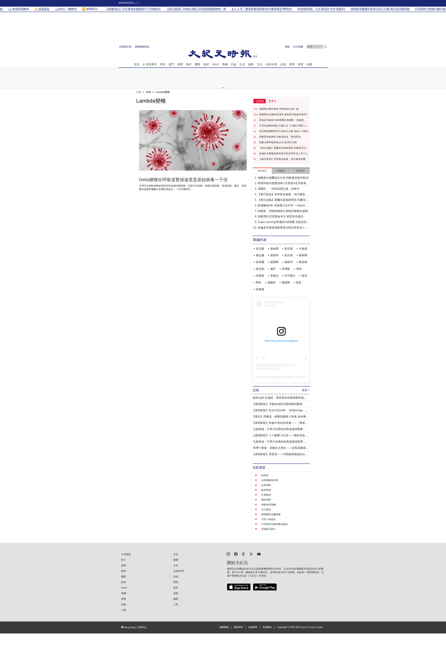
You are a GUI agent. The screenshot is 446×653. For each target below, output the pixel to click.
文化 (259, 64)
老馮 (304, 275)
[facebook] (236, 553)
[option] (193, 140)
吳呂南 (288, 255)
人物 (123, 610)
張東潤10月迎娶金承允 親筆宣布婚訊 (280, 216)
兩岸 (189, 64)
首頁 (136, 64)
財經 (206, 64)
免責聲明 (252, 627)
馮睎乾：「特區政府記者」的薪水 (278, 188)
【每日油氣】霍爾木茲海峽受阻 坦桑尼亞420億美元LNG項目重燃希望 (283, 148)
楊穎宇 (288, 262)
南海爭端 (266, 490)
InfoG (215, 64)
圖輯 (175, 598)
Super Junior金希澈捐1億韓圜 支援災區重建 (283, 222)
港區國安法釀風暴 (271, 514)
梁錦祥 (274, 255)
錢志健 (260, 255)
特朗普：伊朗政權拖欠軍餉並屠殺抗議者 (283, 211)
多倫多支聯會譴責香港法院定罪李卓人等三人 (283, 153)
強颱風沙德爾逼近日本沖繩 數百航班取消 (283, 177)
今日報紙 (126, 554)
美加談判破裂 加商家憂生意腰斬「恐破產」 (282, 120)
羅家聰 (303, 255)
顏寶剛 (274, 262)
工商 (175, 604)
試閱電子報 (125, 46)
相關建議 (223, 627)
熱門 (171, 64)
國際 (197, 64)
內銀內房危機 (268, 504)
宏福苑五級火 (268, 529)
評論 (233, 64)
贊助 (287, 46)
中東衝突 (266, 494)
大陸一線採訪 (268, 519)
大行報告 (266, 509)
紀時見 (264, 475)
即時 (163, 64)
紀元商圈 (298, 46)
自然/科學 (271, 64)
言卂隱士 (290, 275)
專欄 (225, 64)
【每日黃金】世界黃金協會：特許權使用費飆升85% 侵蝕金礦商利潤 (283, 159)
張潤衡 (286, 268)
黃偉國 (260, 262)
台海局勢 (266, 485)
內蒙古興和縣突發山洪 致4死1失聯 (278, 142)
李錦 (299, 268)
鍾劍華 (274, 248)
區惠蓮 (260, 289)
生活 (242, 64)
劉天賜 (288, 248)
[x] (251, 553)
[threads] (243, 553)
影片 (123, 559)
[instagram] (228, 553)
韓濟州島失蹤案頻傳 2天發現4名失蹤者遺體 (283, 183)
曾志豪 (260, 248)
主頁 (138, 92)
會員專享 (151, 64)
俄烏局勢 (266, 499)
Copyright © (283, 627)
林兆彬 (260, 268)
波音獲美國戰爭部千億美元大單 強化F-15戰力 (284, 131)
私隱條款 (267, 627)
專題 (123, 598)
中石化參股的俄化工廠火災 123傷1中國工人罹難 (284, 125)
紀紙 (283, 64)
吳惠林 (260, 275)
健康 (251, 64)
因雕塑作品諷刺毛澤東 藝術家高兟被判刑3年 (283, 114)
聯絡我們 (238, 627)
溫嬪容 (271, 282)
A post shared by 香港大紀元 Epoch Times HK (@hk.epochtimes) (291, 377)
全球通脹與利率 (269, 480)
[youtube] (259, 553)
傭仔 (273, 268)
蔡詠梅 (303, 262)
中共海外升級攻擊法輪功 (274, 524)
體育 (292, 64)
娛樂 (309, 64)
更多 (299, 282)
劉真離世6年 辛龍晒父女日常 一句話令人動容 (283, 206)
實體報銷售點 (142, 46)
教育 (300, 64)
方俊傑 (303, 248)
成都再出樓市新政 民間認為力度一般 (279, 108)
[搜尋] (325, 47)
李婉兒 (274, 275)
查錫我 (286, 282)
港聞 (180, 64)
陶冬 (259, 282)
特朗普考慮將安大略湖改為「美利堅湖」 (281, 136)
